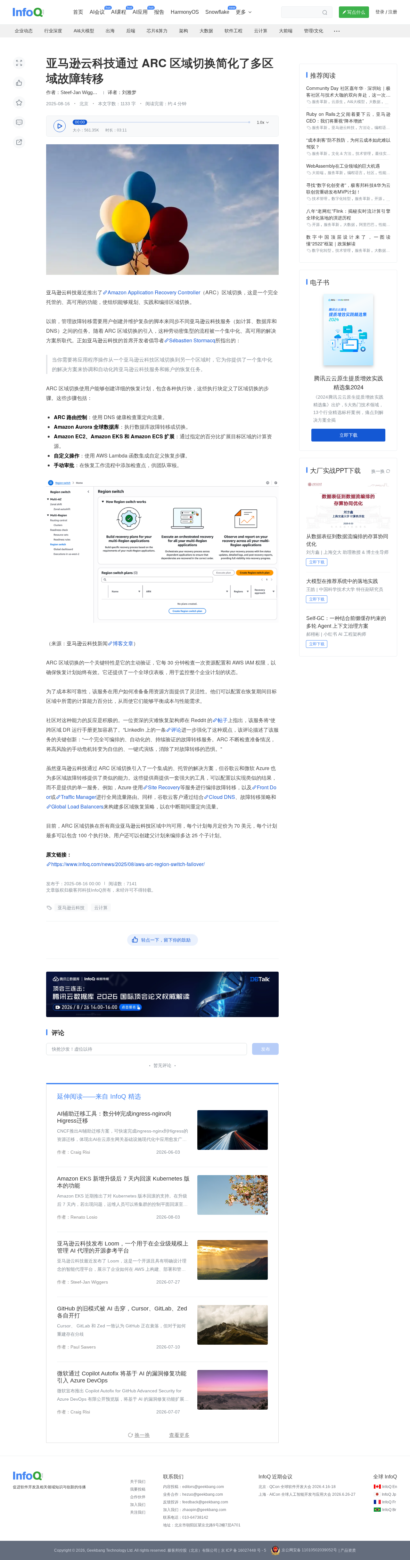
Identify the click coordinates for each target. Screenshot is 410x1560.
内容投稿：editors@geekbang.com (193, 1486)
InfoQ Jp (389, 1494)
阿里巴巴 (366, 224)
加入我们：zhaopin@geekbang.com (194, 1510)
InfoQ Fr (389, 1502)
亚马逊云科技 (71, 907)
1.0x (263, 122)
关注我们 (137, 1512)
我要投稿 (137, 1489)
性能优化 (386, 173)
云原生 (337, 101)
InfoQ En (389, 1486)
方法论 (364, 127)
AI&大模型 (356, 101)
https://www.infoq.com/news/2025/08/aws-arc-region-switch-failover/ (128, 864)
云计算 (101, 907)
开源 (378, 198)
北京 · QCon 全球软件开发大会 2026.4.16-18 (297, 1486)
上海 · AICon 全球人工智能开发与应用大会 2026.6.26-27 (307, 1494)
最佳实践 (382, 153)
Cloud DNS (222, 796)
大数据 (375, 101)
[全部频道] (337, 31)
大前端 (318, 173)
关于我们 (137, 1481)
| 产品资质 (347, 1550)
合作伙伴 (137, 1497)
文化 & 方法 (341, 153)
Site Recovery (164, 787)
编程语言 (382, 127)
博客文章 (123, 643)
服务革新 (319, 101)
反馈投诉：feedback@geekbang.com (195, 1502)
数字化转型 (341, 198)
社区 (370, 173)
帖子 (222, 720)
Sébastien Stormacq (192, 340)
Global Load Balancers (77, 806)
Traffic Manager (78, 796)
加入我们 (137, 1504)
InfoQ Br (389, 1510)
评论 (176, 729)
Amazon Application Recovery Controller (154, 292)
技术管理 (363, 153)
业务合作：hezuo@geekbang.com (193, 1494)
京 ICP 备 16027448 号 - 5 (243, 1550)
